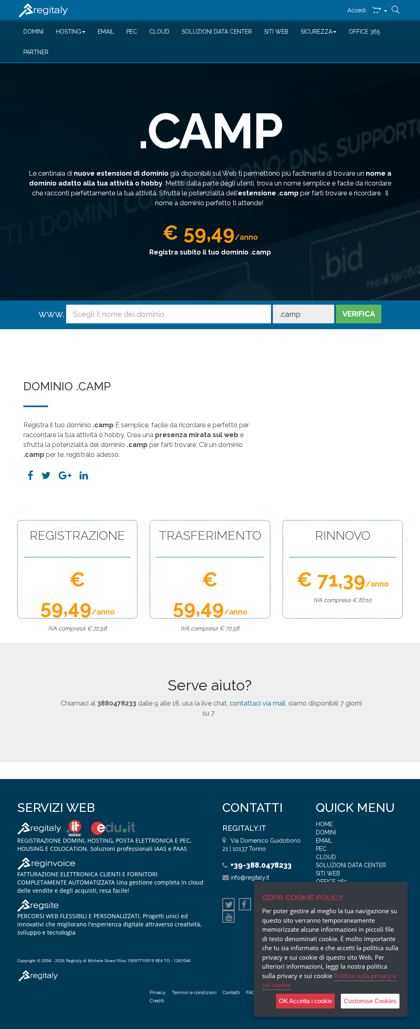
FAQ (250, 992)
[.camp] (84, 475)
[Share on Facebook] (30, 475)
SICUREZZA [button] (316, 31)
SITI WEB (276, 31)
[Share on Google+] (65, 475)
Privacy (158, 992)
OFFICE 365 (364, 31)
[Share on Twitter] (45, 475)
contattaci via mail (257, 703)
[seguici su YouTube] (228, 917)
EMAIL (106, 31)
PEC (131, 31)
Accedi (356, 10)
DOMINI (33, 31)
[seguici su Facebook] (245, 905)
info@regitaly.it (250, 877)
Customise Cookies (370, 1000)
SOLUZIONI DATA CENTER (217, 31)
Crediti (157, 1000)
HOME (324, 824)
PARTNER (35, 52)
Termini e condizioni (194, 992)
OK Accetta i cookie (305, 1000)
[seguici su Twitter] (228, 905)
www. (51, 314)
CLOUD (159, 31)
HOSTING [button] (68, 31)
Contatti (231, 992)
